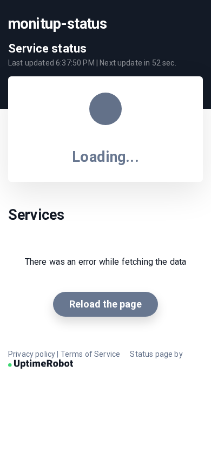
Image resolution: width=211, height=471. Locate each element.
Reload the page (105, 304)
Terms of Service (91, 354)
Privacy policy (31, 354)
